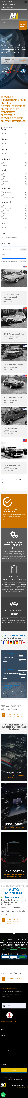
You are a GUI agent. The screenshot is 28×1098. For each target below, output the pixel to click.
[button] (14, 163)
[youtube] (14, 2)
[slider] (1, 246)
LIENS (8, 1006)
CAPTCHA (3, 1064)
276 (20, 480)
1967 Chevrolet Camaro (13, 365)
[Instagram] (9, 2)
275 (16, 480)
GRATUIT (22, 25)
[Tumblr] (11, 2)
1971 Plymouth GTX (11, 294)
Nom (2, 1041)
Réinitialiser (23, 249)
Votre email (4, 1044)
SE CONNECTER (21, 1087)
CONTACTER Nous (7, 523)
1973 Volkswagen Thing (14, 334)
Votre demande (5, 1051)
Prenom (3, 1035)
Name (3, 1029)
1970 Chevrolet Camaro (13, 397)
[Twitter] (5, 2)
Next (3, 483)
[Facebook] (2, 2)
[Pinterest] (7, 2)
